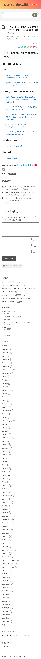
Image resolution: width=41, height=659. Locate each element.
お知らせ (6, 533)
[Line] (24, 47)
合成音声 (6, 591)
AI (4, 356)
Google (6, 404)
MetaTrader (7, 438)
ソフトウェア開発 (9, 560)
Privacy (8, 267)
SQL (5, 482)
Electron (6, 390)
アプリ (6, 543)
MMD (5, 445)
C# (5, 376)
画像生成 (6, 611)
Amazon (6, 359)
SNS (5, 478)
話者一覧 (7, 282)
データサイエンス (9, 564)
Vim (5, 499)
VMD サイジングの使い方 (11, 302)
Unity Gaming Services (10, 333)
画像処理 (6, 608)
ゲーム (6, 553)
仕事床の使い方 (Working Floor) (13, 298)
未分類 (6, 601)
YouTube (6, 530)
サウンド (6, 557)
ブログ (6, 574)
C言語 (6, 380)
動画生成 (6, 581)
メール (35, 246)
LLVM (5, 427)
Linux (5, 424)
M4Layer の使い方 (9, 292)
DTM (5, 383)
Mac (5, 431)
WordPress (7, 523)
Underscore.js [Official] (13, 146)
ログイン (6, 647)
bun (27, 198)
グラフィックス (8, 550)
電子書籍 (6, 621)
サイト (34, 253)
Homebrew (7, 410)
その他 (6, 536)
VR (5, 506)
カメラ (6, 547)
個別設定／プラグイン (30, 193)
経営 (5, 615)
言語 (5, 618)
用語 (7, 328)
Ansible (6, 366)
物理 (5, 604)
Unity (5, 492)
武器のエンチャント (12, 317)
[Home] (8, 36)
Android (6, 363)
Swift (5, 489)
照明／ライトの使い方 (11, 295)
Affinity (6, 353)
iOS (5, 414)
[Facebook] (18, 47)
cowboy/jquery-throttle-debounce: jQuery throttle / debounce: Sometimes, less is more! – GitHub (22, 99)
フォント (6, 570)
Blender (6, 373)
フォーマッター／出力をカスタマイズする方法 (12, 200)
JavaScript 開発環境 (29, 188)
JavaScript (13, 36)
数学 (5, 598)
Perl (5, 462)
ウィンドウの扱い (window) (11, 188)
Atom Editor (7, 370)
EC (5, 387)
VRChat (6, 509)
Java (5, 417)
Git (5, 400)
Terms (13, 267)
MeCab (6, 434)
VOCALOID (7, 502)
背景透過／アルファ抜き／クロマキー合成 (16, 288)
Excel (5, 393)
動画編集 (6, 584)
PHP (5, 465)
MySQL (6, 448)
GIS (5, 397)
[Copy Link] (36, 47)
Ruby (5, 472)
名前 (35, 240)
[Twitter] (21, 47)
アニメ (6, 540)
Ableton (6, 349)
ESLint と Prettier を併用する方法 (12, 193)
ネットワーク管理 (9, 567)
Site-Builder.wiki (16, 4)
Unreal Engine (8, 495)
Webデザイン (8, 516)
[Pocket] (30, 47)
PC (5, 458)
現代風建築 (10, 311)
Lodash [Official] (11, 158)
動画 (5, 577)
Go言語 (6, 407)
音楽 (5, 625)
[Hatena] (27, 47)
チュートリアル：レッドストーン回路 (17, 322)
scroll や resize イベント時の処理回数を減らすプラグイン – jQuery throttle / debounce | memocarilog (22, 116)
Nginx (6, 451)
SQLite (6, 485)
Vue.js (6, 513)
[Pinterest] (33, 47)
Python (6, 468)
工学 (5, 594)
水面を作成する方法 (10, 285)
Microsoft (7, 441)
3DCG (6, 346)
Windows (7, 519)
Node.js (6, 455)
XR (5, 526)
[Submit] (35, 15)
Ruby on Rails (8, 475)
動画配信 (6, 587)
